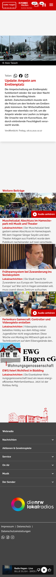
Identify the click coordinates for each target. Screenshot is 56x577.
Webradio (8, 431)
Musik (5, 473)
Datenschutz (24, 526)
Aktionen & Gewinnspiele (17, 448)
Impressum (7, 526)
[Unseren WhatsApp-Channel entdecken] (3, 537)
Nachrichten (9, 439)
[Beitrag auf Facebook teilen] (21, 76)
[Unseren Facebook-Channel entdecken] (8, 537)
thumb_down (38, 570)
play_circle (44, 569)
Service (6, 456)
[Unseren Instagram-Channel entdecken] (12, 537)
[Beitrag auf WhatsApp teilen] (15, 76)
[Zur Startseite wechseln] (9, 5)
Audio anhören (43, 214)
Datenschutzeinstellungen (15, 531)
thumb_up (49, 570)
